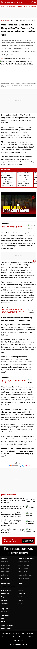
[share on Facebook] (10, 553)
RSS (15, 640)
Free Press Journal (11, 2)
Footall (20, 590)
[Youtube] (29, 466)
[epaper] (32, 2)
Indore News (5, 568)
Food (20, 603)
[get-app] (35, 2)
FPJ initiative (6, 590)
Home (3, 6)
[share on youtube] (26, 553)
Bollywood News (23, 562)
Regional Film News (24, 575)
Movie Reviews (23, 568)
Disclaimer (30, 633)
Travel (20, 600)
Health (20, 597)
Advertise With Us (27, 637)
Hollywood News (23, 565)
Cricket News (22, 587)
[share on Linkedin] (18, 553)
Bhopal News (5, 572)
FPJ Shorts (22, 6)
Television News (23, 578)
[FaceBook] (20, 466)
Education (5, 578)
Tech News (5, 615)
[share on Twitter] (14, 553)
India (7, 20)
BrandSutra (5, 584)
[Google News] (13, 466)
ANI (2, 58)
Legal (3, 597)
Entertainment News (26, 558)
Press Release (6, 628)
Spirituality (5, 603)
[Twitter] (23, 466)
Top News (4, 609)
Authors (20, 640)
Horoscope (5, 593)
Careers (22, 633)
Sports (20, 584)
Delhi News (4, 575)
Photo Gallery (6, 612)
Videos (3, 619)
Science (4, 600)
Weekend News (7, 625)
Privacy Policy (6, 637)
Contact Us (16, 637)
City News (4, 562)
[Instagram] (26, 466)
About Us (5, 633)
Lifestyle (21, 593)
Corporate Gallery (8, 587)
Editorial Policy (14, 633)
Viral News (5, 622)
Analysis (4, 558)
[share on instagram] (22, 553)
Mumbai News (11, 6)
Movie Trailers (23, 572)
